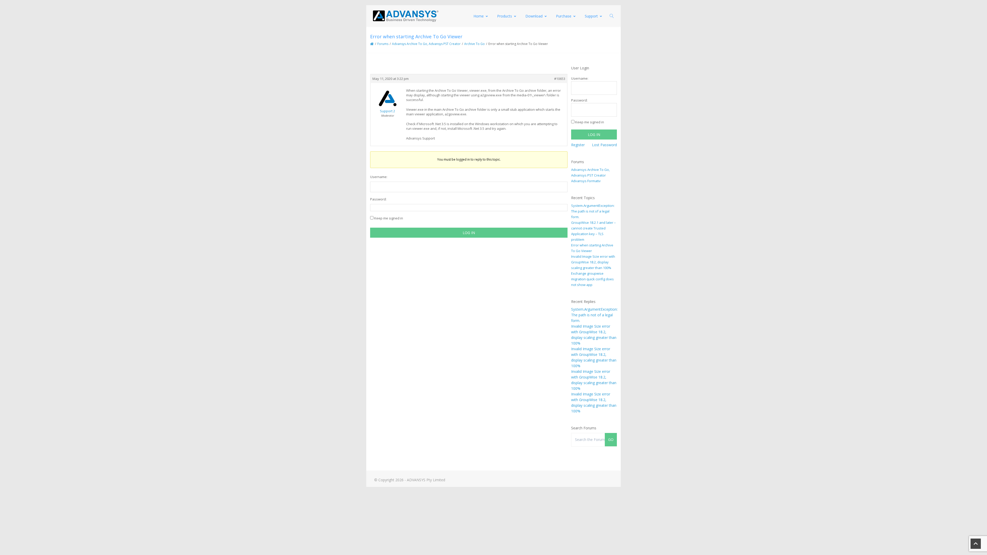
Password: (378, 199)
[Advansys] (405, 16)
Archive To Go (474, 44)
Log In (469, 232)
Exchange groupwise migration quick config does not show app (592, 279)
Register (578, 144)
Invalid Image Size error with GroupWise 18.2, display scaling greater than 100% (593, 262)
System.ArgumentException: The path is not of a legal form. (593, 211)
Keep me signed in (388, 218)
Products (504, 16)
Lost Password (604, 144)
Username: (378, 176)
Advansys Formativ (586, 181)
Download (534, 16)
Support (591, 16)
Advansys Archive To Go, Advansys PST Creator (426, 44)
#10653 (559, 78)
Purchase (563, 16)
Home (478, 16)
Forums (382, 44)
